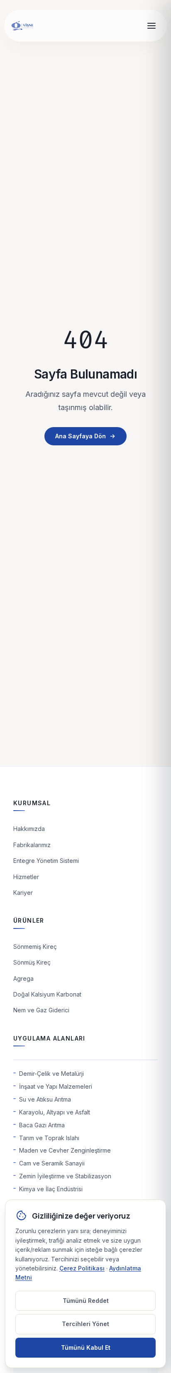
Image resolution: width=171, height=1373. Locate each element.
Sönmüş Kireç (32, 962)
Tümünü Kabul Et (85, 1347)
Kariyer (23, 892)
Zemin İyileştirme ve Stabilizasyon (65, 1176)
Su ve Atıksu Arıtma (45, 1099)
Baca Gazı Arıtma (42, 1125)
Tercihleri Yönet (85, 1323)
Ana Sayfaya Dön (80, 436)
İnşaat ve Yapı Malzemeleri (55, 1086)
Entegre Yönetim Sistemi (46, 860)
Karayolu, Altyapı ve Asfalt (54, 1112)
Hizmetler (26, 876)
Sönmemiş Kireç (35, 946)
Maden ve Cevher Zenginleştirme (65, 1150)
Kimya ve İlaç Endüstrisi (51, 1188)
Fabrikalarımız (32, 844)
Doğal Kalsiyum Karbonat (47, 994)
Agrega (23, 978)
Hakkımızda (29, 828)
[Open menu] (151, 25)
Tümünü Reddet (86, 1300)
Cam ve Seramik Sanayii (52, 1163)
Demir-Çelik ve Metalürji (51, 1073)
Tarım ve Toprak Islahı (49, 1137)
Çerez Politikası (82, 1268)
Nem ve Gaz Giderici (41, 1010)
